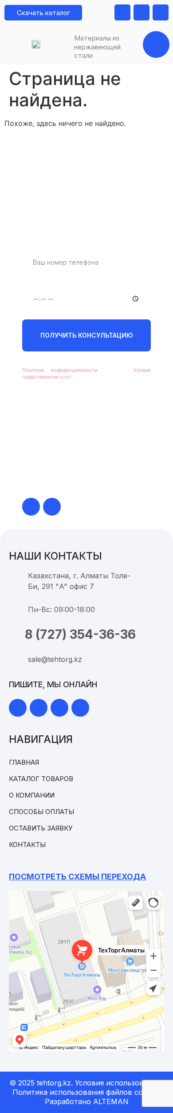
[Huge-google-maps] (122, 12)
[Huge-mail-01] (141, 12)
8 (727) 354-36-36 (77, 466)
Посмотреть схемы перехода (77, 876)
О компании (32, 795)
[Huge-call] (161, 12)
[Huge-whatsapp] (31, 507)
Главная (24, 762)
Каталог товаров (41, 778)
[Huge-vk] (80, 708)
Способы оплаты (41, 811)
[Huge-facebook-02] (59, 708)
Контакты (27, 844)
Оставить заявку (40, 828)
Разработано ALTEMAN (87, 1101)
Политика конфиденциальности (60, 370)
